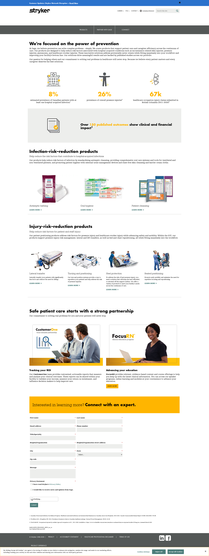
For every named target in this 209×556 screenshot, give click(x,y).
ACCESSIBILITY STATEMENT (69, 537)
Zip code (53, 459)
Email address (53, 426)
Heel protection (114, 273)
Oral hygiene (87, 205)
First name (53, 418)
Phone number (99, 426)
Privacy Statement (53, 481)
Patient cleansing (140, 205)
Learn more (34, 210)
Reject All (158, 552)
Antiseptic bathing (38, 205)
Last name (99, 418)
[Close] (205, 551)
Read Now (73, 3)
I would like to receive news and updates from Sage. (53, 490)
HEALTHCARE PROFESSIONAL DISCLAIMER (98, 537)
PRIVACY (51, 537)
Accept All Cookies (176, 552)
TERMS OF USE (124, 537)
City (53, 451)
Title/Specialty (53, 434)
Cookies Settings (143, 552)
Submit (34, 505)
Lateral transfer (37, 273)
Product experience (39, 546)
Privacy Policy (55, 484)
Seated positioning (154, 273)
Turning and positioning (80, 273)
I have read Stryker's (47, 484)
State (99, 451)
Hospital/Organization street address (99, 442)
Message (53, 467)
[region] (104, 551)
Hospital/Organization (53, 442)
